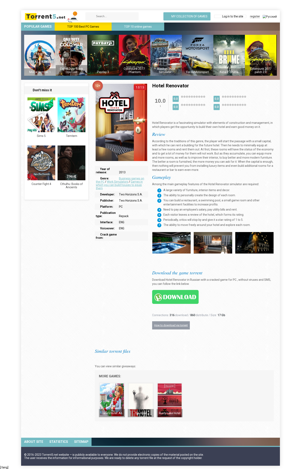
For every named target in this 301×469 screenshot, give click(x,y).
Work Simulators (117, 181)
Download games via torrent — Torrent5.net (52, 16)
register (255, 16)
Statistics (58, 442)
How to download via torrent (171, 325)
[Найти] (89, 16)
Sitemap (81, 442)
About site (33, 442)
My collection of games (189, 16)
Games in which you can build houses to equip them (119, 185)
